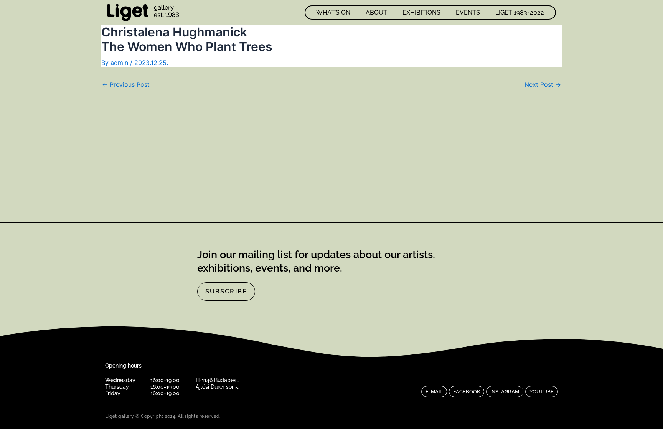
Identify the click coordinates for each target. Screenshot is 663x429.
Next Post (542, 84)
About (376, 12)
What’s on (333, 12)
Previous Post (126, 84)
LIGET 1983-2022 (519, 12)
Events (468, 12)
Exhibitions (421, 12)
